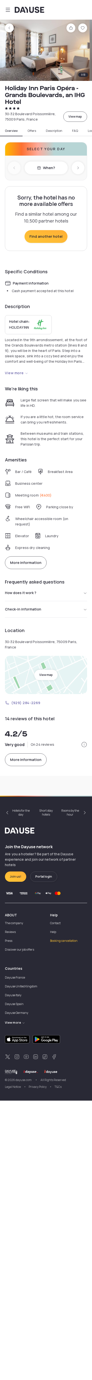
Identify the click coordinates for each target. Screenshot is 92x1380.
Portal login (43, 876)
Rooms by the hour (70, 812)
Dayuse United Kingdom (21, 986)
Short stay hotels (46, 812)
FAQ (75, 131)
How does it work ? (20, 592)
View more (14, 373)
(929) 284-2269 (25, 702)
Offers (31, 131)
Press (8, 941)
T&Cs (58, 1087)
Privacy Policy (38, 1087)
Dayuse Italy (13, 995)
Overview (11, 131)
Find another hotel (46, 236)
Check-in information (23, 609)
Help (53, 932)
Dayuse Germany (16, 1013)
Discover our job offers (19, 949)
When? (49, 167)
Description (54, 131)
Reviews (10, 932)
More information (25, 562)
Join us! (15, 876)
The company (14, 923)
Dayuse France (15, 977)
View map (75, 116)
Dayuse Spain (14, 1004)
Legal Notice (13, 1087)
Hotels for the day (21, 812)
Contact (55, 923)
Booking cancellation (64, 941)
